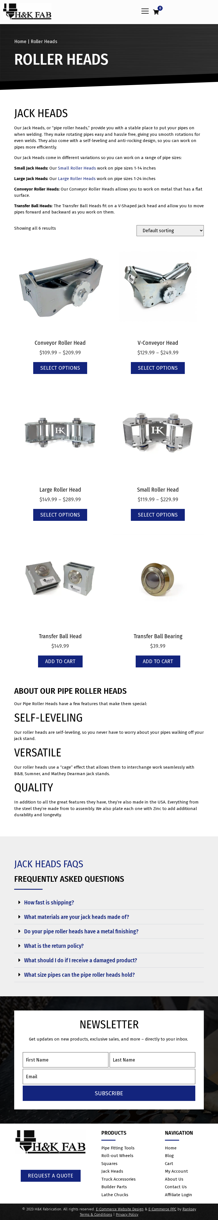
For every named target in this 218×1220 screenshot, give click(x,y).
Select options (60, 368)
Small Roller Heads (77, 168)
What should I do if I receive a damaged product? (80, 960)
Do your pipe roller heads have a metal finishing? (81, 931)
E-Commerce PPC (162, 1209)
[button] (145, 11)
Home (20, 41)
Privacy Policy (127, 1214)
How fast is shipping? (49, 902)
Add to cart (60, 661)
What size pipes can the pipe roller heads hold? (79, 974)
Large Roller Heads (77, 178)
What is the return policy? (54, 945)
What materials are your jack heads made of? (76, 917)
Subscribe (109, 1093)
